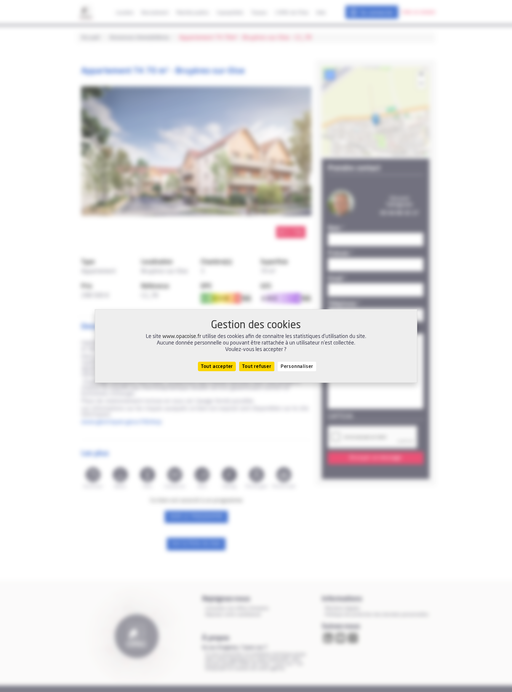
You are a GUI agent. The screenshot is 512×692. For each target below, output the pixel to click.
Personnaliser (297, 366)
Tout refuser (256, 366)
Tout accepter (217, 366)
